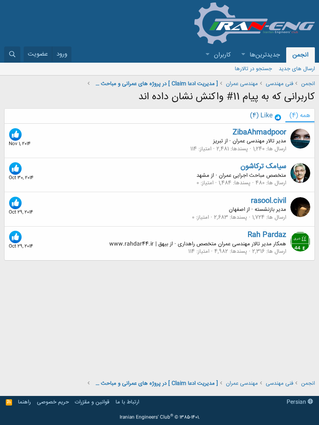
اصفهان (237, 209)
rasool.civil (268, 201)
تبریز (218, 141)
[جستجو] (12, 54)
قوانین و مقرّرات (92, 402)
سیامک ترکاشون (263, 166)
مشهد (202, 175)
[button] (243, 55)
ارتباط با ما (127, 402)
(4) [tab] (300, 115)
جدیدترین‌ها (265, 55)
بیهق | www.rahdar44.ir (138, 244)
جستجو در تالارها (253, 68)
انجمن (300, 55)
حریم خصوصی (53, 402)
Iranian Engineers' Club (160, 417)
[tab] (265, 116)
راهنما (24, 402)
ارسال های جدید (297, 68)
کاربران (222, 55)
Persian (297, 402)
